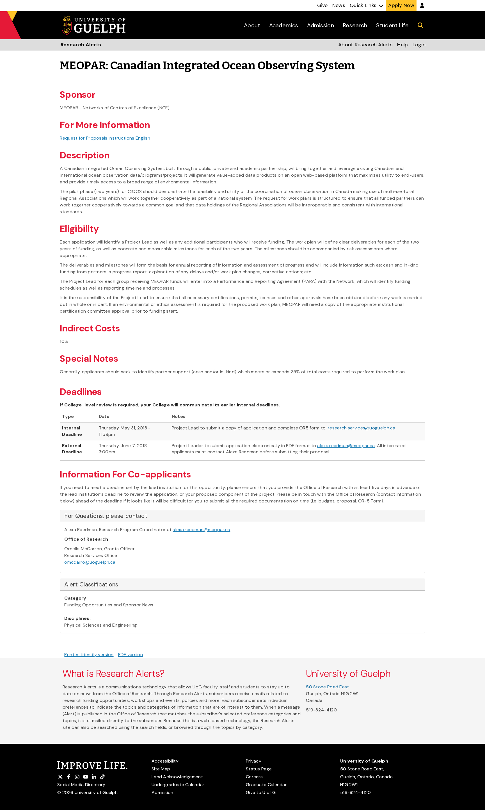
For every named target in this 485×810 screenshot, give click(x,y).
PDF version (130, 654)
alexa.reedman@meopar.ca (346, 446)
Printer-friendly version (88, 654)
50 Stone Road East (327, 687)
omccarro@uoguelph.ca (89, 562)
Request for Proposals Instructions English (105, 138)
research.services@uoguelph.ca (361, 428)
